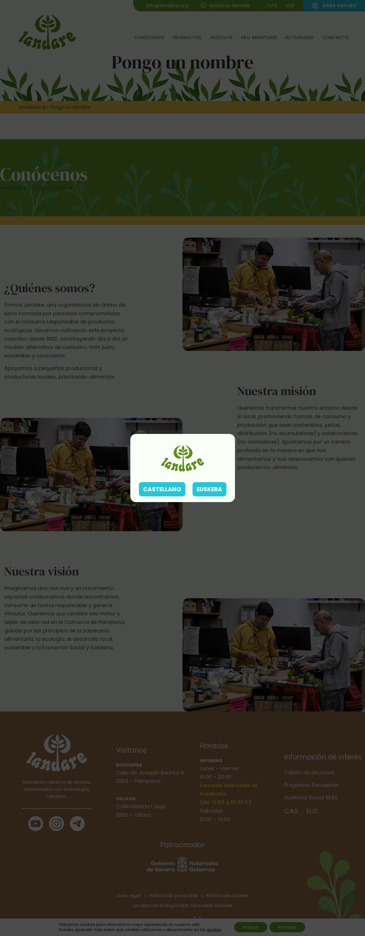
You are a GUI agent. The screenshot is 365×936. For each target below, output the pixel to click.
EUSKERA (209, 489)
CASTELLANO (162, 489)
